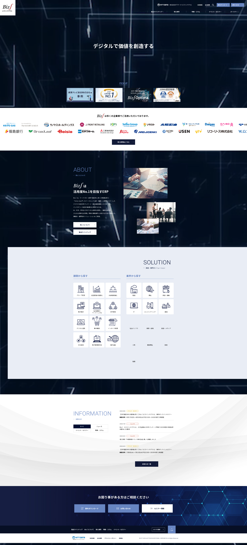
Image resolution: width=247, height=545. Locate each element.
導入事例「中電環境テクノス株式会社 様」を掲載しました (138, 439)
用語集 (121, 538)
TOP (171, 530)
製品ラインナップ (77, 529)
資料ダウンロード (222, 5)
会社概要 (207, 5)
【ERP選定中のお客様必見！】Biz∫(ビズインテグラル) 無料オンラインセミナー (146, 414)
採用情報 (200, 5)
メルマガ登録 (156, 529)
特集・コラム (196, 12)
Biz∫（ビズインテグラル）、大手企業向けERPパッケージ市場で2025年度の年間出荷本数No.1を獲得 (146, 428)
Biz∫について (89, 529)
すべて (82, 426)
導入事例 (176, 12)
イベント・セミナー (215, 12)
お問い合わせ (235, 5)
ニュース (99, 426)
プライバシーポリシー (110, 538)
